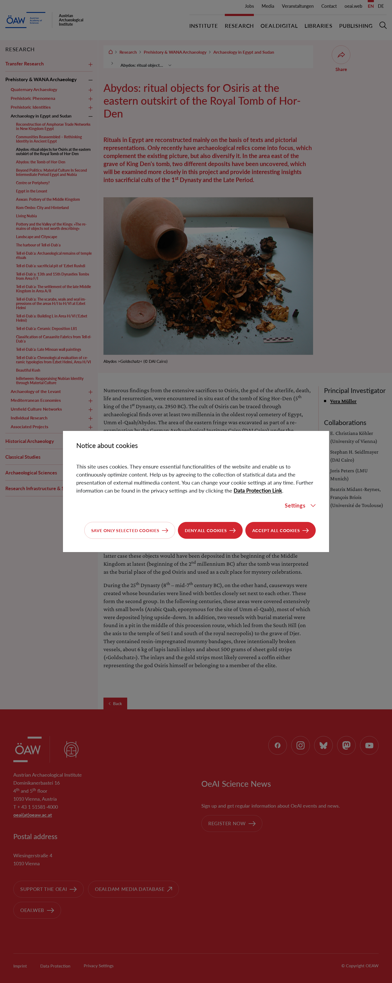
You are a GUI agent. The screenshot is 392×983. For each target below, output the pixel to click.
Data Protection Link (258, 490)
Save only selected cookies (125, 530)
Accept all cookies (276, 530)
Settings (295, 505)
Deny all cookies (206, 530)
